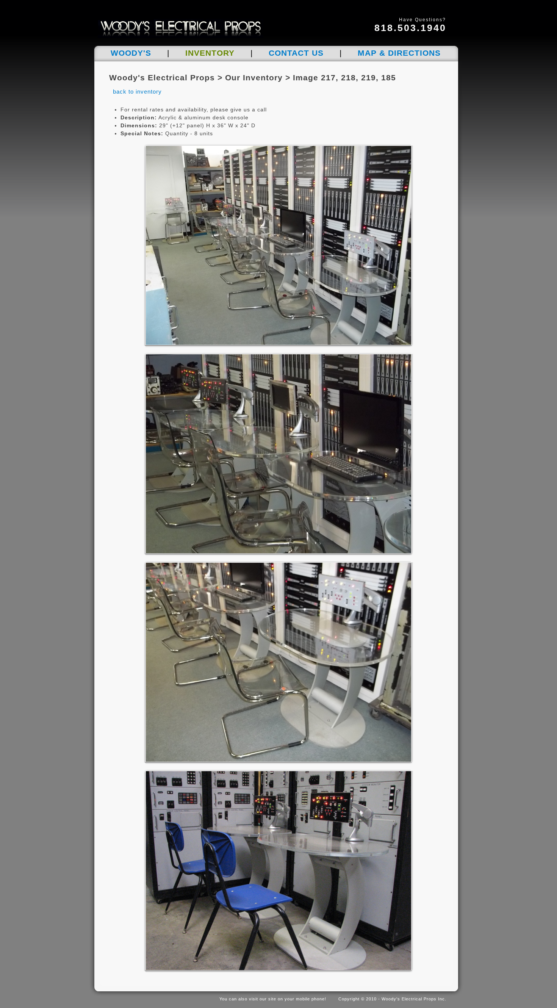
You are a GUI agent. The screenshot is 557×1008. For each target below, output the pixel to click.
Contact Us (296, 53)
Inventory (210, 53)
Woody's (131, 53)
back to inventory (137, 91)
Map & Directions (399, 53)
